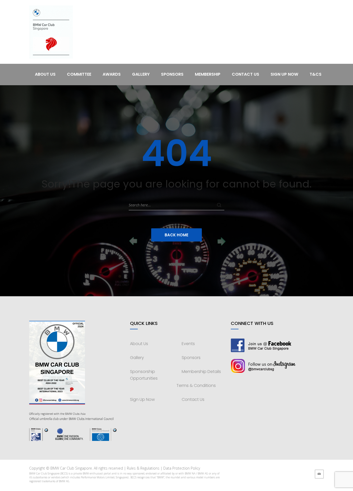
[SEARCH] (219, 205)
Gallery (141, 74)
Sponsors (172, 74)
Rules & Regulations (143, 468)
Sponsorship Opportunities (144, 375)
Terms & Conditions (196, 385)
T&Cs (315, 74)
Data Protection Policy (181, 468)
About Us (45, 74)
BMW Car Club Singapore (71, 468)
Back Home (176, 235)
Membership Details (201, 372)
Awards (112, 74)
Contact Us (245, 74)
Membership (207, 74)
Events (188, 344)
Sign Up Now (284, 74)
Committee (79, 74)
